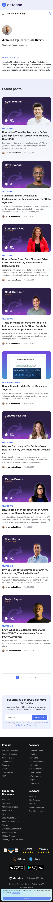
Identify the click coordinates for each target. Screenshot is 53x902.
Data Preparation (9, 772)
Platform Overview (10, 750)
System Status (8, 811)
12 (31, 677)
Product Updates (9, 832)
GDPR (41, 884)
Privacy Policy (32, 725)
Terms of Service (16, 884)
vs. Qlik (32, 780)
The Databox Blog (16, 13)
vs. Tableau (33, 754)
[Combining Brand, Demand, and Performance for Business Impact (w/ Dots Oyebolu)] (26, 189)
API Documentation (10, 807)
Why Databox (34, 800)
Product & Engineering (38, 807)
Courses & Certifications (12, 829)
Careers (32, 804)
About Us (32, 796)
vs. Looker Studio (36, 750)
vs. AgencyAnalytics (37, 761)
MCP (4, 776)
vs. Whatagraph (35, 776)
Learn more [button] (16, 893)
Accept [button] (26, 898)
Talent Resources (36, 811)
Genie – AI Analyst (9, 754)
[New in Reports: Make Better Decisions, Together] (26, 378)
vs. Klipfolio (33, 765)
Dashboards (7, 761)
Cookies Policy (26, 888)
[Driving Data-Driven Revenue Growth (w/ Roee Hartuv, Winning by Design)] (26, 562)
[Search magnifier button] (50, 13)
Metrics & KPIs (8, 758)
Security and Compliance (12, 840)
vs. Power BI (34, 758)
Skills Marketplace (10, 818)
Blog (4, 814)
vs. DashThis (34, 783)
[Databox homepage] (49, 5)
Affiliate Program (9, 836)
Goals (4, 769)
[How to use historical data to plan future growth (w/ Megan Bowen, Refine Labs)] (26, 501)
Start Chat (6, 800)
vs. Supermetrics (36, 769)
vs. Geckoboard (35, 772)
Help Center (7, 803)
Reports (5, 765)
